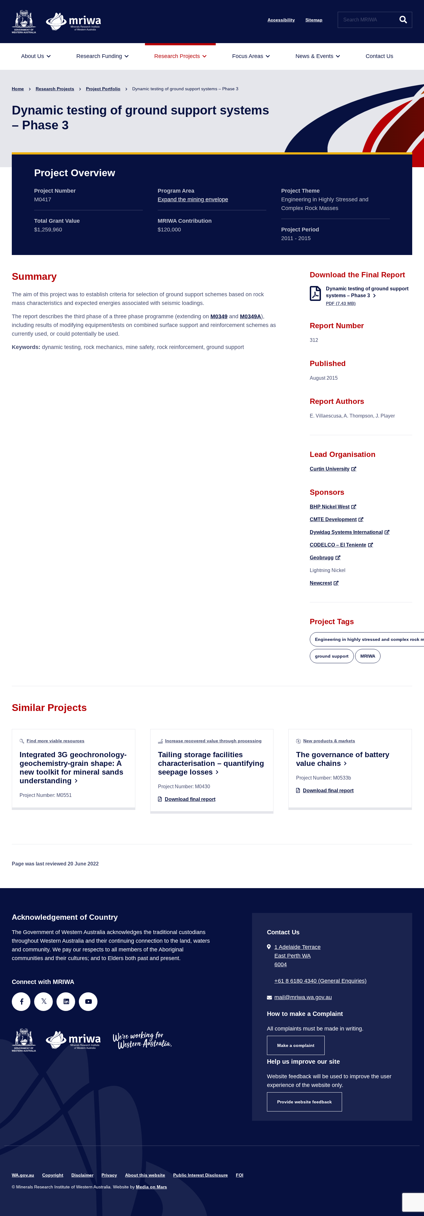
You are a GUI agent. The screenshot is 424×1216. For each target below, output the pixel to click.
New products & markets (329, 740)
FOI (239, 1175)
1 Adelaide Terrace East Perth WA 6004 (297, 956)
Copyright (52, 1175)
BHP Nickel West (330, 506)
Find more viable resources (55, 740)
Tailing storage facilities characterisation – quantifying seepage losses (211, 763)
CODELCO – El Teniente (338, 545)
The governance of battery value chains (342, 758)
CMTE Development (333, 519)
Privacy (109, 1175)
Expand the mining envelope (193, 199)
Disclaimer (82, 1175)
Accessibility (281, 19)
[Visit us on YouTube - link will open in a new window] (88, 1001)
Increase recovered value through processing (213, 740)
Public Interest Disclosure (200, 1175)
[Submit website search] (403, 20)
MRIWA (367, 656)
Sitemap (314, 19)
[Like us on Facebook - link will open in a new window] (21, 1001)
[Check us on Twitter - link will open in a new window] (43, 1001)
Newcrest (321, 583)
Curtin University (330, 469)
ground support (332, 656)
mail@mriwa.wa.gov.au (303, 997)
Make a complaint (295, 1045)
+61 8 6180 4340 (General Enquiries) (320, 981)
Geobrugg (322, 557)
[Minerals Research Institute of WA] (56, 21)
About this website (145, 1175)
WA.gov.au (23, 1175)
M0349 (219, 316)
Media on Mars (151, 1186)
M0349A (250, 316)
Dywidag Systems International (346, 532)
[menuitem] (36, 56)
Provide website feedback (304, 1101)
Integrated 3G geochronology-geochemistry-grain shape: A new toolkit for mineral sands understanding (73, 767)
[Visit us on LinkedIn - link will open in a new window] (65, 1001)
